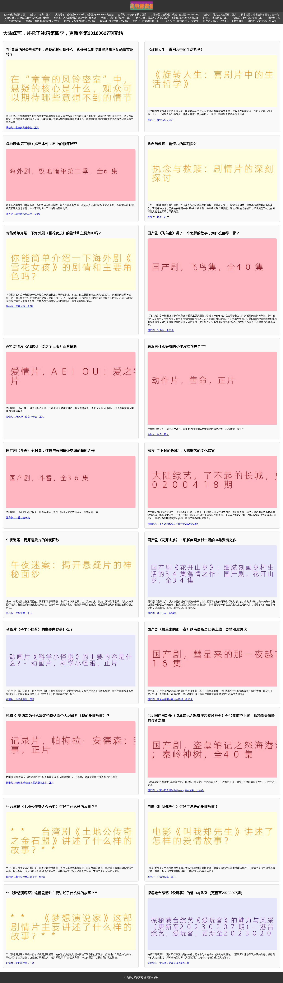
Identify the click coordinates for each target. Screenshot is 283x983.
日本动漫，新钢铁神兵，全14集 (182, 21)
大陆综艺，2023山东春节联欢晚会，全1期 (27, 17)
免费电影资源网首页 (14, 14)
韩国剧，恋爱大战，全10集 (262, 21)
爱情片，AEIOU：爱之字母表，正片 (25, 416)
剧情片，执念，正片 (158, 217)
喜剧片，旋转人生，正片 (160, 119)
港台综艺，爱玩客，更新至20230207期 (168, 963)
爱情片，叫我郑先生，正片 (162, 876)
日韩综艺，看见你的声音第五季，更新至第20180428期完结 (167, 17)
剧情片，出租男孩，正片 (216, 17)
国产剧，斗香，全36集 (18, 517)
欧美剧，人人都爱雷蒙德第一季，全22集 (75, 17)
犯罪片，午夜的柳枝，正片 (132, 14)
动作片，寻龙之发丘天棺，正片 (220, 14)
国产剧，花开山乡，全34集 (162, 613)
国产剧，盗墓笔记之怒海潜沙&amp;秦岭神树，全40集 (176, 790)
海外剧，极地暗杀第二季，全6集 (23, 214)
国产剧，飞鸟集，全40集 (161, 330)
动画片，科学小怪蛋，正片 (20, 699)
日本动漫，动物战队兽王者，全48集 (260, 14)
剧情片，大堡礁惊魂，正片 (147, 21)
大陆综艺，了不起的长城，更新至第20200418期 (173, 524)
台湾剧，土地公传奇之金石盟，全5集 (25, 876)
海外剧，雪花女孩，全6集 (19, 306)
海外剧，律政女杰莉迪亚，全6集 (42, 21)
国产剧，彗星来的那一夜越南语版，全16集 (170, 699)
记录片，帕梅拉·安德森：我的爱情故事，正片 (30, 782)
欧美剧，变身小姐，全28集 (114, 21)
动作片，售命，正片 (158, 434)
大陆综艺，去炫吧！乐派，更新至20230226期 (175, 14)
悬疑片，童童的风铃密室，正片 (22, 127)
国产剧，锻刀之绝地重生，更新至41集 (223, 21)
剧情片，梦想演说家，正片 (20, 963)
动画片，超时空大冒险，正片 (248, 17)
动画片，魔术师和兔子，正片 (116, 17)
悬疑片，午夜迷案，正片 (19, 613)
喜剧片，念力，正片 (40, 14)
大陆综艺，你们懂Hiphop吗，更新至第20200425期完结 (84, 14)
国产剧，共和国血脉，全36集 (79, 21)
